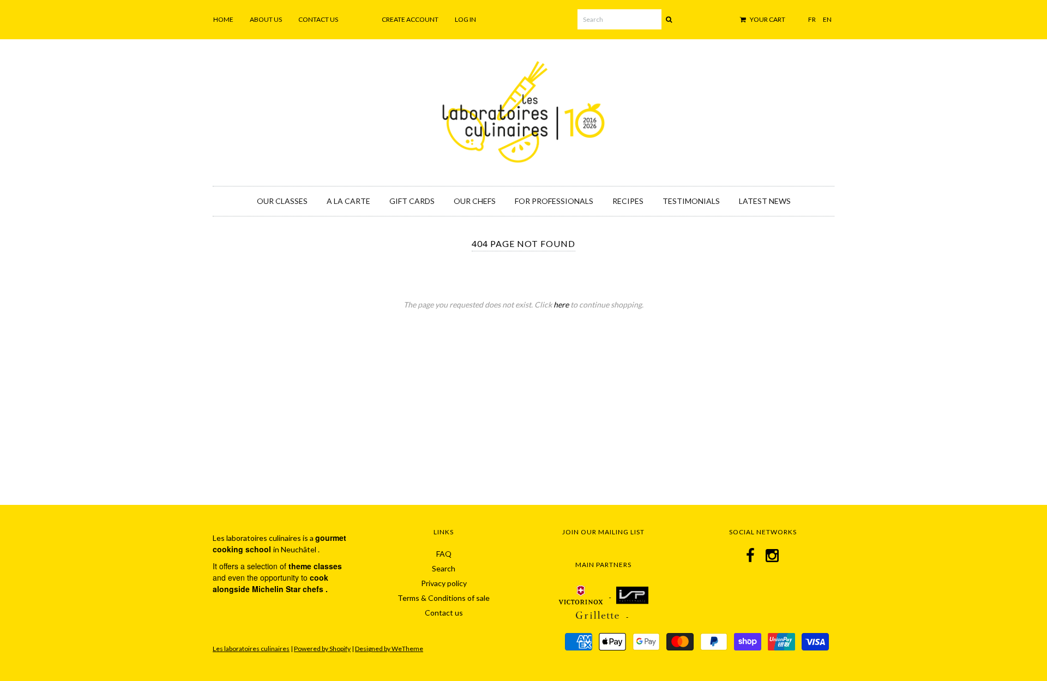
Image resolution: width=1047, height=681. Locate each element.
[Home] (523, 110)
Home (223, 19)
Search (443, 568)
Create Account (410, 19)
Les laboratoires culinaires (251, 648)
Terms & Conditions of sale (444, 597)
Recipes (627, 201)
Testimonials (691, 201)
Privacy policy (444, 583)
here (561, 304)
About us (266, 19)
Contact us (318, 19)
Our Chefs (475, 201)
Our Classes (282, 201)
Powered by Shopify (322, 648)
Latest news (765, 201)
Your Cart (767, 19)
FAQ (444, 553)
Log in (465, 19)
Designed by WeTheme (389, 648)
